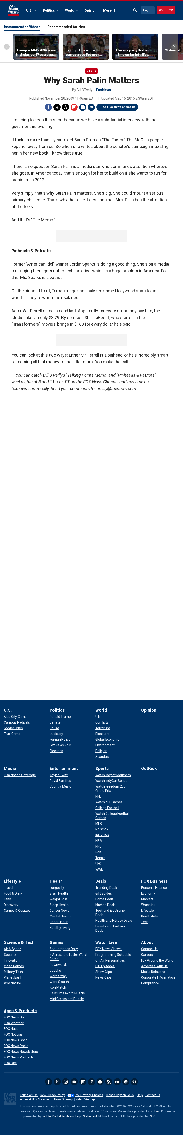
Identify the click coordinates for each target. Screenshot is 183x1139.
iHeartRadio (134, 1081)
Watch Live (106, 942)
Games (56, 942)
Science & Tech (19, 942)
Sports (102, 768)
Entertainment (64, 768)
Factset (155, 1111)
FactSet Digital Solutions (58, 1116)
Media (10, 768)
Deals (100, 881)
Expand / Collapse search (135, 10)
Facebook (48, 107)
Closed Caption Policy (120, 1095)
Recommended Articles (66, 27)
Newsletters (117, 1081)
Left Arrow (7, 47)
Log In (147, 10)
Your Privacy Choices (89, 1095)
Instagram (65, 1081)
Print (82, 107)
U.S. (29, 10)
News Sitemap (63, 1099)
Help (140, 1095)
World (70, 10)
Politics (49, 10)
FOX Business (154, 881)
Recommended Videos (22, 27)
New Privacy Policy (52, 1095)
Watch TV (166, 10)
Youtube (74, 1081)
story (91, 71)
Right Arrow (174, 47)
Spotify (125, 1081)
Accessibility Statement (35, 1099)
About (147, 942)
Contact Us (152, 1095)
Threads (65, 107)
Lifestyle (12, 881)
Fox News (13, 10)
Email (91, 107)
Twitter (57, 107)
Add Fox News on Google (119, 107)
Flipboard (74, 107)
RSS (108, 1081)
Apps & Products (20, 1010)
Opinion (90, 10)
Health (56, 881)
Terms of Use (29, 1095)
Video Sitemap (85, 1099)
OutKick (149, 768)
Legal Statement (86, 1116)
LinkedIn (91, 1081)
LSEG (152, 1116)
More (107, 10)
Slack (100, 1081)
